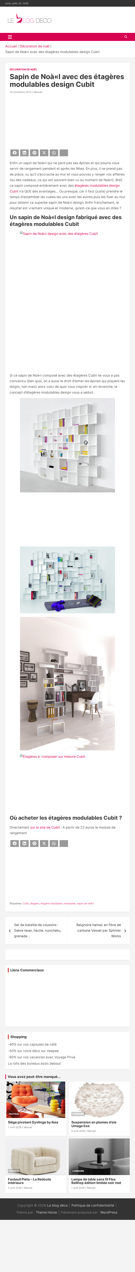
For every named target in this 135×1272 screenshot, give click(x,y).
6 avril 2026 (78, 1130)
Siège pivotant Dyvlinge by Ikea (33, 1122)
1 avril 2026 (78, 1187)
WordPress (108, 1212)
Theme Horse (46, 1212)
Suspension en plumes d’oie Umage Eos (93, 1124)
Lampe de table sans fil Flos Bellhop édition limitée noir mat (96, 1181)
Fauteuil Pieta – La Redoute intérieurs (29, 1181)
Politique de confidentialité (93, 1205)
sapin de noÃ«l (85, 903)
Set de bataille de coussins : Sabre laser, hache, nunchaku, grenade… (37, 930)
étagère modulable (51, 903)
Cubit (26, 903)
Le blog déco (57, 1205)
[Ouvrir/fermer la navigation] (10, 37)
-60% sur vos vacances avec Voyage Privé (41, 1057)
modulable (70, 903)
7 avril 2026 (14, 1127)
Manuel (38, 91)
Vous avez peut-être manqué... (34, 1077)
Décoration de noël (23, 69)
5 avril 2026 (15, 1187)
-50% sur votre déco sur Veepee (33, 1051)
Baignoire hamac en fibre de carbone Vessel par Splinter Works (98, 930)
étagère (34, 903)
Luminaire (78, 1114)
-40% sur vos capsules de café (32, 1044)
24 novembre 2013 (20, 91)
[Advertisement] (67, 120)
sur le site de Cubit (45, 827)
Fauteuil (14, 1114)
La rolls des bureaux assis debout (34, 1063)
